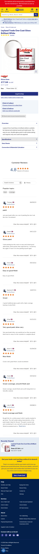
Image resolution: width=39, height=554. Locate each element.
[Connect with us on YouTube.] (17, 535)
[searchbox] (11, 182)
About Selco (4, 515)
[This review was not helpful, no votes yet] (34, 224)
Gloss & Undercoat (11, 27)
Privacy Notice (5, 548)
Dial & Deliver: (8, 19)
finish (5, 192)
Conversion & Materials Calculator (13, 147)
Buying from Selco (24, 485)
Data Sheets (6, 143)
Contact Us (22, 491)
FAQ (2, 494)
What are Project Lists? (6, 491)
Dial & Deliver (4, 508)
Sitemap (22, 494)
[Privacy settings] (3, 551)
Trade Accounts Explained (26, 502)
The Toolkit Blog (24, 515)
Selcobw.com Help (6, 485)
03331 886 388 (32, 19)
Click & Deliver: (9, 22)
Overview (5, 123)
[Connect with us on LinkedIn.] (13, 535)
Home (2, 27)
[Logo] (19, 10)
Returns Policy (23, 488)
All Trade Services (24, 508)
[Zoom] (36, 71)
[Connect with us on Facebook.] (2, 535)
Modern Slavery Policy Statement (28, 518)
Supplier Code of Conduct (7, 527)
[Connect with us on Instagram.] (6, 535)
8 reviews (12, 35)
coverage (12, 192)
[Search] (36, 15)
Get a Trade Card (5, 502)
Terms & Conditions (6, 545)
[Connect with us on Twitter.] (10, 535)
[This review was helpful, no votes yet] (31, 224)
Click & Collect (4, 505)
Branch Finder (4, 488)
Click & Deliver (23, 505)
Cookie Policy (4, 551)
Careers (3, 518)
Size (2, 88)
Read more (22, 426)
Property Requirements (6, 521)
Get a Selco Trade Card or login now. (12, 97)
